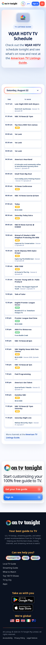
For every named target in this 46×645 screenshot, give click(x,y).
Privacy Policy (19, 638)
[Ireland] (28, 620)
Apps (5, 584)
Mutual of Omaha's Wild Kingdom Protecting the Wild (27, 236)
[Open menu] (42, 3)
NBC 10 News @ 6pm (23, 341)
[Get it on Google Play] (23, 599)
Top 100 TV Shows (11, 576)
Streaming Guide (10, 568)
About (35, 557)
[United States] (12, 620)
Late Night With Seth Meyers (27, 104)
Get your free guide (16, 489)
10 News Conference (23, 186)
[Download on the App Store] (23, 607)
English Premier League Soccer (25, 303)
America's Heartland (23, 159)
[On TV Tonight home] (23, 468)
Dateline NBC (20, 395)
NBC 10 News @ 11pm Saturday (24, 407)
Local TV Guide (9, 563)
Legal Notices (32, 638)
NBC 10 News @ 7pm (23, 365)
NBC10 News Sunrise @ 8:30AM (24, 226)
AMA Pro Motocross (23, 329)
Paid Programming (23, 374)
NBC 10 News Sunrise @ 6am (27, 195)
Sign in (35, 4)
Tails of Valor (20, 294)
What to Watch (9, 572)
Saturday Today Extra (24, 215)
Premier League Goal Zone (26, 318)
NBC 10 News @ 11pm (24, 116)
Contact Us (13, 557)
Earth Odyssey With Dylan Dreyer (25, 252)
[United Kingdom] (23, 620)
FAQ (25, 557)
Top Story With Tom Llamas (26, 125)
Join (28, 4)
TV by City (7, 580)
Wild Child (19, 266)
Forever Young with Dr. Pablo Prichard (27, 281)
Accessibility (8, 638)
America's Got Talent (23, 382)
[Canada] (17, 620)
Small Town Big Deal (23, 174)
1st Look (18, 134)
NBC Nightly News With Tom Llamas (27, 350)
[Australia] (34, 620)
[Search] (23, 4)
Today (17, 204)
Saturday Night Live (23, 418)
